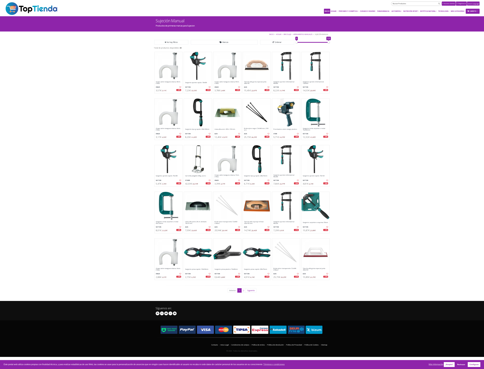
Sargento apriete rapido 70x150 (313, 176)
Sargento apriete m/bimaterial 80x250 (283, 222)
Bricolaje (287, 34)
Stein (275, 134)
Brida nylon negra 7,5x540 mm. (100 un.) (256, 129)
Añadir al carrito (169, 95)
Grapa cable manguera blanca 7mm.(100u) (227, 175)
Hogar (333, 11)
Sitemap (324, 345)
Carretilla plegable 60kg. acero (195, 176)
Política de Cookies (312, 345)
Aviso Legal (224, 345)
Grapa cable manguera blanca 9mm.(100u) (227, 82)
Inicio (327, 11)
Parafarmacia (383, 11)
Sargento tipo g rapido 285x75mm (255, 176)
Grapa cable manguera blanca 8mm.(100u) (168, 82)
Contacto (214, 345)
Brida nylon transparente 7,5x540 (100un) (284, 269)
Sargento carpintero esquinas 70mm (315, 222)
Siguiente (251, 290)
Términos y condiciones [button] (274, 364)
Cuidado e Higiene (367, 11)
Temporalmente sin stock (227, 142)
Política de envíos (258, 345)
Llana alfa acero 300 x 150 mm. (225, 129)
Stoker (187, 180)
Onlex (158, 87)
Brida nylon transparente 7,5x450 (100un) (226, 222)
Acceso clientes (449, 3)
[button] (224, 42)
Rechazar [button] (461, 364)
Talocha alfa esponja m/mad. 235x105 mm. (254, 222)
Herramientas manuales (302, 34)
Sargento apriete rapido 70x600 (196, 82)
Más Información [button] (436, 364)
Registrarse (462, 3)
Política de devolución (275, 345)
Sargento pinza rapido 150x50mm (196, 269)
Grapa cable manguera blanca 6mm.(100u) (168, 129)
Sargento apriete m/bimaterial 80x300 (283, 175)
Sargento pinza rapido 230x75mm (255, 269)
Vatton (188, 87)
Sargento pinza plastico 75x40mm (226, 269)
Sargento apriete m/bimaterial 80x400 (283, 82)
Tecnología (443, 11)
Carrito (473, 11)
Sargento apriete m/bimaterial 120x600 (313, 82)
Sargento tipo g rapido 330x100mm (197, 129)
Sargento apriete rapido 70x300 (166, 176)
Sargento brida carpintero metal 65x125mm (167, 222)
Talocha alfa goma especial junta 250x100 (314, 269)
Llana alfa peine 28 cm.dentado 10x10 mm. (196, 222)
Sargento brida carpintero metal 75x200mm (314, 129)
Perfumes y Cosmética (348, 11)
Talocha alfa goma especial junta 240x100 (255, 82)
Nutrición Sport (410, 11)
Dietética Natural (428, 11)
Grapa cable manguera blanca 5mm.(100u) (168, 269)
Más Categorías (457, 11)
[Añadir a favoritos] (180, 87)
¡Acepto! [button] (449, 364)
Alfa (245, 87)
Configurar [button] (474, 364)
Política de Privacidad (294, 345)
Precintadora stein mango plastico (285, 129)
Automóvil (396, 11)
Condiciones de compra (240, 345)
